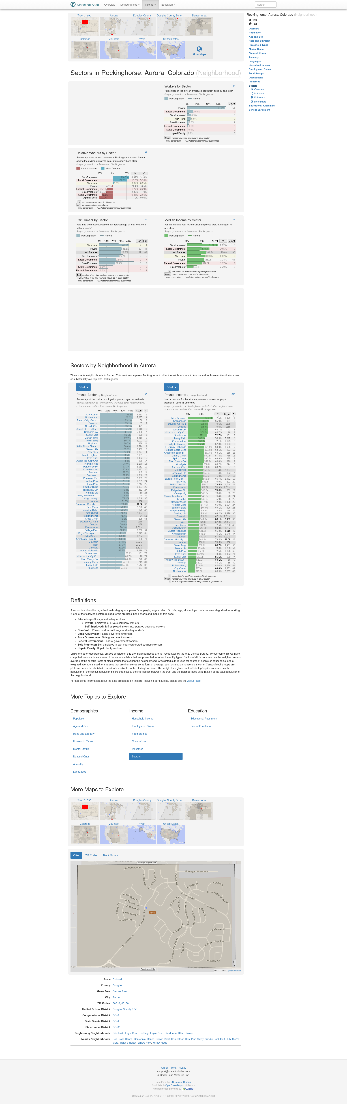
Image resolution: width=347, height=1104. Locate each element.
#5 (146, 394)
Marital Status (81, 749)
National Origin (81, 756)
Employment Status (143, 726)
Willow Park (144, 1042)
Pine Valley (197, 1039)
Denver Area (120, 991)
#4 (234, 219)
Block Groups (111, 855)
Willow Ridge (160, 1042)
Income (149, 4)
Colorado (118, 979)
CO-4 (116, 1021)
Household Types (83, 741)
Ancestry (78, 764)
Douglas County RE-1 (125, 1009)
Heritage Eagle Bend (151, 1033)
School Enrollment (201, 726)
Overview (109, 4)
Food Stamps (139, 733)
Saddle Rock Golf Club (218, 1039)
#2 (146, 152)
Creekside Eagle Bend (125, 1033)
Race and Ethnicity (84, 733)
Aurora (117, 997)
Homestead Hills (180, 1039)
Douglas (117, 985)
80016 (116, 1003)
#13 (233, 394)
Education (167, 4)
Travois (188, 1033)
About (164, 1067)
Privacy (182, 1067)
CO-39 (116, 1027)
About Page (194, 680)
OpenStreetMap (173, 1085)
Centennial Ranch (144, 1039)
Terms (172, 1067)
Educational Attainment (204, 718)
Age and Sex (80, 726)
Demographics (129, 4)
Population (79, 718)
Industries (137, 749)
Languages (79, 771)
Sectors (136, 756)
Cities (76, 855)
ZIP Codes (91, 855)
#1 (234, 85)
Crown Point (163, 1039)
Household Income (142, 718)
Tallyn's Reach (128, 1042)
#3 (146, 219)
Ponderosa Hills (174, 1033)
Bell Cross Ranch (122, 1039)
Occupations (139, 741)
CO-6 (116, 1015)
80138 (125, 1003)
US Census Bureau (181, 1082)
